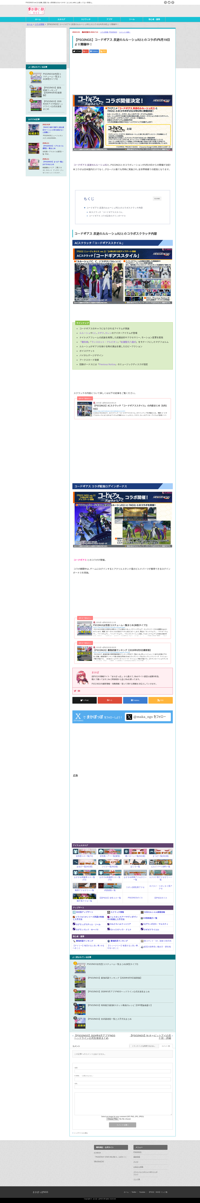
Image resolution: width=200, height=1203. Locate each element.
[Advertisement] (142, 11)
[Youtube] (79, 691)
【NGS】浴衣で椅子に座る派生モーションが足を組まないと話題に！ (53, 129)
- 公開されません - (84, 1076)
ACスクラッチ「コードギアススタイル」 (106, 212)
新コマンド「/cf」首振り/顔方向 (157, 941)
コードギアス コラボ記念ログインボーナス (107, 216)
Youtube (142, 1192)
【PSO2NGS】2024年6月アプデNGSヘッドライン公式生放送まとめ (94, 1037)
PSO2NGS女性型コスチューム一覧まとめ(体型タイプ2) (112, 964)
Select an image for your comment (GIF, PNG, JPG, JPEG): (122, 1117)
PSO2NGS (113, 32)
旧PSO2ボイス (160, 898)
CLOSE (157, 198)
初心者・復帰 (154, 19)
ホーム (38, 19)
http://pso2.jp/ (99, 1161)
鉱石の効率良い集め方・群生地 (157, 947)
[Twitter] (75, 691)
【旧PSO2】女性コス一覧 (110, 898)
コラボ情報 (104, 32)
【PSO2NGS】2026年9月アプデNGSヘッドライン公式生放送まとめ (118, 991)
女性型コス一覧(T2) (84, 856)
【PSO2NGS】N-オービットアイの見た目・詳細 (150, 1037)
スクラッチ (86, 19)
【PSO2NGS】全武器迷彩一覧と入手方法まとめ (109, 1019)
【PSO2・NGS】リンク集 (157, 1192)
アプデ (109, 19)
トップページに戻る (81, 1133)
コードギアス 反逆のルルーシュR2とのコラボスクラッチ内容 (115, 208)
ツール (132, 19)
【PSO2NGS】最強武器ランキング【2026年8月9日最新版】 (114, 978)
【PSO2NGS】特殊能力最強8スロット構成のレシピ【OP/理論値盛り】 (120, 1005)
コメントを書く (124, 32)
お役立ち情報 (138, 1167)
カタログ (61, 19)
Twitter (134, 1192)
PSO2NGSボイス (135, 898)
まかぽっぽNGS (40, 1192)
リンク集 (136, 1179)
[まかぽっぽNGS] (36, 15)
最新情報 (136, 1157)
